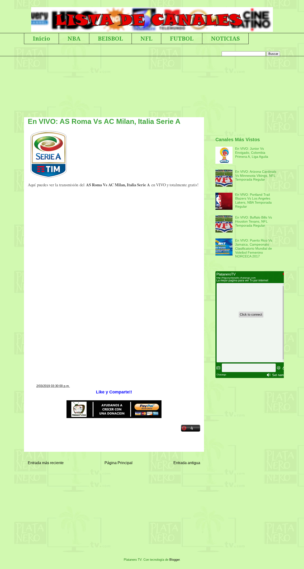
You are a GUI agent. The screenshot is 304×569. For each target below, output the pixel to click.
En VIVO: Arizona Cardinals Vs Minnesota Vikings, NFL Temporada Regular (255, 176)
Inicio (41, 38)
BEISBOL (110, 38)
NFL (146, 38)
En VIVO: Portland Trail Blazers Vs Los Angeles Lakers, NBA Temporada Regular (253, 200)
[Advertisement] (114, 249)
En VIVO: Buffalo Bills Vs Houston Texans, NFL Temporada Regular (253, 221)
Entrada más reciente (46, 463)
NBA (74, 38)
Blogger (174, 559)
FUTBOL (182, 38)
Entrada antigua (186, 463)
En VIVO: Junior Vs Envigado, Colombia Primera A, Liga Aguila (251, 153)
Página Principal (118, 463)
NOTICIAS (225, 38)
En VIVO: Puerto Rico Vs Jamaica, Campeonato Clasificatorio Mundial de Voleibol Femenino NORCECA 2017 (253, 248)
